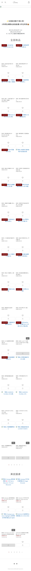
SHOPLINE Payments (18, 568)
